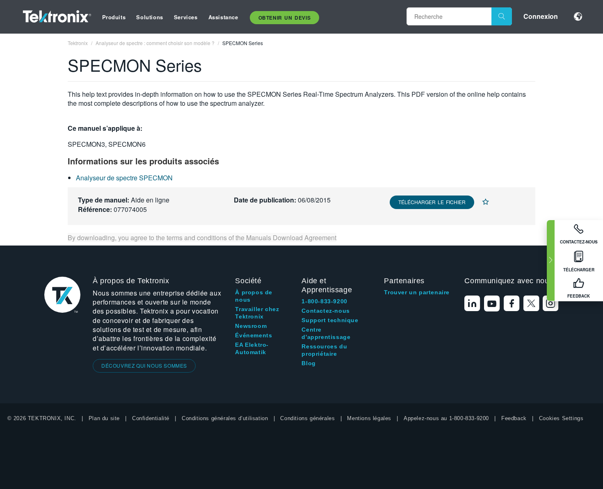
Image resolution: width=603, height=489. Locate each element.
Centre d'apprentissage (326, 333)
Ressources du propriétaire (324, 350)
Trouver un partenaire (417, 292)
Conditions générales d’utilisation (225, 418)
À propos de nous (253, 296)
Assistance (223, 17)
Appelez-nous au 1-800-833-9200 (446, 418)
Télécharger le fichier (432, 201)
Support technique (330, 320)
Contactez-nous (325, 310)
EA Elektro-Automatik (252, 348)
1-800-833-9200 (324, 301)
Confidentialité (150, 418)
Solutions (149, 17)
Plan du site (104, 418)
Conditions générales (307, 418)
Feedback (514, 418)
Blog (308, 363)
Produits (114, 17)
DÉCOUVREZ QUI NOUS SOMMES (144, 365)
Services (186, 17)
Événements (253, 335)
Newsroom (251, 326)
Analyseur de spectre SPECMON (124, 177)
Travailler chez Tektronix (257, 313)
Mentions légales (369, 418)
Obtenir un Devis (284, 17)
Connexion (540, 16)
